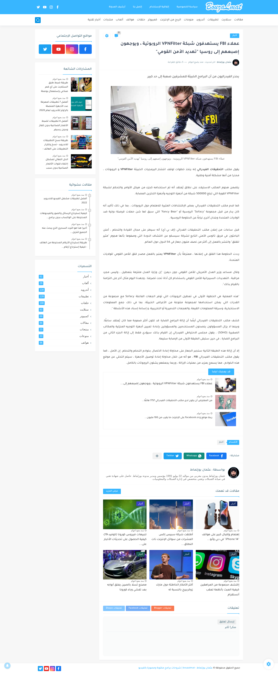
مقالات (238, 20)
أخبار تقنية (94, 20)
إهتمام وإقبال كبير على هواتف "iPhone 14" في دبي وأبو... (220, 537)
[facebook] (57, 7)
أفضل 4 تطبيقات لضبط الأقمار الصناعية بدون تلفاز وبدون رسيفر (53, 125)
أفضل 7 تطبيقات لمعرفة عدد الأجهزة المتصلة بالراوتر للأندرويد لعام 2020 (53, 106)
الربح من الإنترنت (170, 20)
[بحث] (38, 20)
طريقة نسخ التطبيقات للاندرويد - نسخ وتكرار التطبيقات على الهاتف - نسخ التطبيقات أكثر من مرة (55, 145)
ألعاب (119, 20)
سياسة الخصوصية (187, 7)
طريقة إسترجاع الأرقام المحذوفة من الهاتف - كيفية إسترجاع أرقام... (63, 245)
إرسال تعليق (226, 621)
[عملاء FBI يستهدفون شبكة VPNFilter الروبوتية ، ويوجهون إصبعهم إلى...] (225, 385)
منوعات (188, 20)
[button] (216, 456)
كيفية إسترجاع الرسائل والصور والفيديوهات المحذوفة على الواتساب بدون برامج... (63, 215)
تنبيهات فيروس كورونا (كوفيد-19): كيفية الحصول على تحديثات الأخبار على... (125, 539)
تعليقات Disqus (114, 608)
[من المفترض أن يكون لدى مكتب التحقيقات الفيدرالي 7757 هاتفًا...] (225, 402)
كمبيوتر (152, 20)
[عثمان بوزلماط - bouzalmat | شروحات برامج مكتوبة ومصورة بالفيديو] (224, 7)
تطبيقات (213, 20)
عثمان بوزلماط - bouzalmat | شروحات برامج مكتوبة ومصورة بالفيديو (175, 668)
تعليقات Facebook (138, 608)
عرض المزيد (112, 491)
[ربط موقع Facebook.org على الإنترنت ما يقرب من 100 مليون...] (225, 419)
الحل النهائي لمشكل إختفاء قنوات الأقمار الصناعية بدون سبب (57, 164)
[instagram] (51, 7)
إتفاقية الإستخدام (159, 7)
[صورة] (81, 84)
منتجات (108, 20)
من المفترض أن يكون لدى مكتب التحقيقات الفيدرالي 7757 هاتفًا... (177, 400)
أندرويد (200, 20)
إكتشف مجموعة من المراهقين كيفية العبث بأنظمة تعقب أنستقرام (219, 590)
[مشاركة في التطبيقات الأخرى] (157, 456)
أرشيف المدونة (117, 7)
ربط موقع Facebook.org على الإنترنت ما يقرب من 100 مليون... (178, 417)
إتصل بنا (137, 7)
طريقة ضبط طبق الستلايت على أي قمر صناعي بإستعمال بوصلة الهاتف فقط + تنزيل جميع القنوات (54, 88)
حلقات (141, 20)
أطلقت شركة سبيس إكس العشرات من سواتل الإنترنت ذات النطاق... (172, 539)
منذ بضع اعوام (203, 379)
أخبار (234, 35)
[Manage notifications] (7, 666)
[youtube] (44, 7)
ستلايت (226, 20)
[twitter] (38, 7)
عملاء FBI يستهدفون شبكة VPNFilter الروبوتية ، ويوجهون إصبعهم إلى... (166, 383)
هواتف (130, 20)
